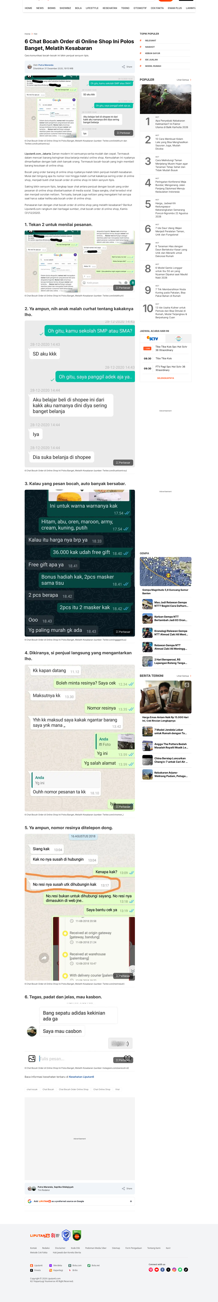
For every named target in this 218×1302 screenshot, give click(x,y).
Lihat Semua (183, 79)
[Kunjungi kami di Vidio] (151, 1270)
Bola (78, 8)
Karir (168, 1248)
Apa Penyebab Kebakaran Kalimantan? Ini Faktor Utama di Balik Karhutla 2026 (171, 124)
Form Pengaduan (133, 1248)
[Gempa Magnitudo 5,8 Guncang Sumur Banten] (165, 571)
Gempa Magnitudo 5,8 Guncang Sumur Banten (165, 591)
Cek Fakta (157, 8)
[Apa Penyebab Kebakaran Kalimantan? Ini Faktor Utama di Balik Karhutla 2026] (166, 99)
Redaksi (46, 1248)
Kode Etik (75, 1248)
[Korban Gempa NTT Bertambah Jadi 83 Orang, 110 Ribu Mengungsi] (147, 618)
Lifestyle (92, 8)
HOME (28, 8)
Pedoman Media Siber (96, 1248)
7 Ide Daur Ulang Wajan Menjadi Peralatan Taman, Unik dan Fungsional (170, 231)
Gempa (144, 553)
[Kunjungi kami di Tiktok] (186, 1270)
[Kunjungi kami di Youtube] (157, 1270)
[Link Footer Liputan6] (45, 1235)
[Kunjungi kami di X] (168, 1270)
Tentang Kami (153, 1248)
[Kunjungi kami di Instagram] (174, 1270)
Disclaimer (60, 1248)
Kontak (33, 1248)
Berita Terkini (151, 676)
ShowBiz (65, 8)
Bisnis (51, 8)
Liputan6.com (54, 1278)
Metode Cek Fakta (38, 1252)
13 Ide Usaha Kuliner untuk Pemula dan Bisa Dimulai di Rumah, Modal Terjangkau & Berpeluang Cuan (171, 312)
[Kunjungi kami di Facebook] (162, 1270)
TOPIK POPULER (149, 33)
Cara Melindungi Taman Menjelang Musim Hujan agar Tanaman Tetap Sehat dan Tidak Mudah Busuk (171, 165)
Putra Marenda (45, 65)
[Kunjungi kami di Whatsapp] (180, 1270)
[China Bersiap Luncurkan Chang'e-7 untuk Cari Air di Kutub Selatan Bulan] (147, 760)
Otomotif (140, 8)
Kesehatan (110, 8)
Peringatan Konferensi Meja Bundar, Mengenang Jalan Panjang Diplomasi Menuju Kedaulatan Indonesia (170, 186)
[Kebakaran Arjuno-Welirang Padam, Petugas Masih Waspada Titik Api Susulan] (147, 774)
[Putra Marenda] (29, 67)
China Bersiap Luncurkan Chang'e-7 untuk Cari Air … (171, 760)
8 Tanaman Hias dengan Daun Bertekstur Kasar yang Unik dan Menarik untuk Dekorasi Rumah (171, 251)
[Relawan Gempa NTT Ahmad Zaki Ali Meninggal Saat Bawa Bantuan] (147, 647)
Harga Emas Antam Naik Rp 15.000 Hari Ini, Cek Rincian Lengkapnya (165, 719)
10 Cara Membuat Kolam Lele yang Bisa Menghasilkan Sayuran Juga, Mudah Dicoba (171, 143)
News (40, 8)
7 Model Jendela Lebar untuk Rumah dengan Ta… (170, 731)
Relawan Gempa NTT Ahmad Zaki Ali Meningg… (170, 647)
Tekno (125, 8)
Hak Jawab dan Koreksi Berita (67, 1252)
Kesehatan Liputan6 (81, 1076)
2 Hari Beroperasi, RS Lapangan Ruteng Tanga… (170, 661)
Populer (147, 79)
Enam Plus (175, 8)
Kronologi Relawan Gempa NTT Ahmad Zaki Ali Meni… (171, 632)
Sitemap (116, 1248)
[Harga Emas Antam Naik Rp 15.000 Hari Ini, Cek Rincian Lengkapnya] (165, 697)
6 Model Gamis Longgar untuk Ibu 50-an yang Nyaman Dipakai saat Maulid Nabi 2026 (171, 272)
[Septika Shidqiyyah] (33, 1188)
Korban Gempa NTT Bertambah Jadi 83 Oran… (170, 618)
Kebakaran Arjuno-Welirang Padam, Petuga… (171, 774)
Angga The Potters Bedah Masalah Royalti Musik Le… (171, 745)
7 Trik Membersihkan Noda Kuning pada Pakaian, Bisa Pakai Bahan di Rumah (170, 292)
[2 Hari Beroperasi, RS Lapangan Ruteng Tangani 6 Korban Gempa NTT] (147, 661)
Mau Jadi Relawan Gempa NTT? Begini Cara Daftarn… (171, 604)
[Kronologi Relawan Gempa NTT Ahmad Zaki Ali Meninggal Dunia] (147, 633)
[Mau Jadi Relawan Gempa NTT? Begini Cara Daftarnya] (147, 604)
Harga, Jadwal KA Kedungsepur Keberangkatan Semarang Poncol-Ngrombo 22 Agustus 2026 (171, 210)
